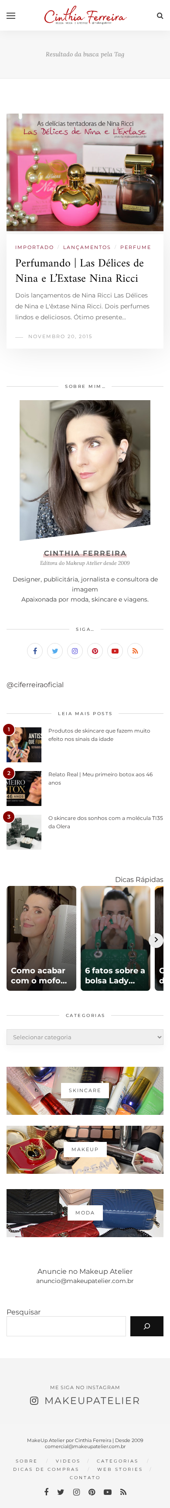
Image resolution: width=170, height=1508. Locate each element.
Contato (85, 1477)
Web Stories (120, 1469)
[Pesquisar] (146, 1326)
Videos (68, 1461)
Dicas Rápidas (139, 879)
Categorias (118, 1461)
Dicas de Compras (46, 1469)
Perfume (135, 247)
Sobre (27, 1461)
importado (34, 247)
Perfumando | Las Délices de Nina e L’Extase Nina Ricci (79, 271)
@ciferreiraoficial (35, 685)
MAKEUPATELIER (92, 1401)
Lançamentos (87, 247)
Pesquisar (24, 1312)
